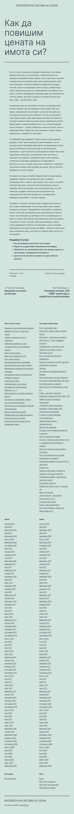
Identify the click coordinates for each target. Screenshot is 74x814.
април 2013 (9, 614)
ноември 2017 (10, 564)
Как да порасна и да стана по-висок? (18, 365)
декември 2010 (11, 698)
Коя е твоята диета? (12, 359)
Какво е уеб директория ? (49, 505)
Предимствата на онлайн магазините (19, 415)
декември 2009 (11, 735)
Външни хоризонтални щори (15, 412)
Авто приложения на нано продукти (53, 378)
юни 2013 (8, 608)
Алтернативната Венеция (49, 412)
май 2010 (8, 719)
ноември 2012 (10, 629)
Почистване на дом (12, 381)
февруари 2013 (10, 620)
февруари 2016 (10, 586)
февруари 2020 (11, 542)
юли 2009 (8, 750)
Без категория (60, 273)
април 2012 (9, 651)
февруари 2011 (10, 691)
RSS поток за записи (47, 782)
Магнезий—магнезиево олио (50, 409)
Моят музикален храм (48, 328)
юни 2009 (8, 753)
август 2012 (9, 639)
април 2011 (9, 685)
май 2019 (8, 549)
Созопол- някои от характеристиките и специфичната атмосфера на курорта (54, 443)
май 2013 (8, 611)
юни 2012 (8, 645)
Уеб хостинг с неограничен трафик (18, 399)
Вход (41, 779)
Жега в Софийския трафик (49, 437)
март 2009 (9, 763)
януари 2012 (9, 660)
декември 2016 (11, 576)
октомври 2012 (11, 632)
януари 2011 (9, 694)
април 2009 (9, 760)
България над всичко (47, 502)
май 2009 (8, 757)
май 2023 (8, 527)
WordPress (24, 805)
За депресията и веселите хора (51, 347)
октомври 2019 (11, 545)
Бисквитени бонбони (47, 483)
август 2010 (9, 710)
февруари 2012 (10, 657)
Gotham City (44, 468)
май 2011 (8, 682)
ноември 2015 (10, 589)
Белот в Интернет (46, 492)
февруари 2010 (10, 729)
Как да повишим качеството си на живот (32, 243)
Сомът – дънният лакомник (50, 393)
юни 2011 (8, 679)
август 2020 (9, 539)
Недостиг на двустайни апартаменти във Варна (35, 246)
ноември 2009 (10, 738)
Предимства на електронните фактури (19, 328)
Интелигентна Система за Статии (37, 5)
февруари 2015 (10, 595)
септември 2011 (11, 673)
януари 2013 (9, 623)
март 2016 (9, 583)
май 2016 (8, 580)
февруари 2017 (10, 570)
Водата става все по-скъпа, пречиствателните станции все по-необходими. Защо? (18, 421)
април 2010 (9, 722)
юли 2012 (8, 642)
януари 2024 (10, 524)
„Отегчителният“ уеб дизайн (50, 496)
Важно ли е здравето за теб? (15, 356)
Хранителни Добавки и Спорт (16, 343)
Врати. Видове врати (12, 353)
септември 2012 (11, 635)
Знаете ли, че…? (11, 390)
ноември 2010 (10, 701)
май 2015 (8, 592)
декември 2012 (11, 626)
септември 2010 (11, 707)
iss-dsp (14, 276)
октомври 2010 (11, 704)
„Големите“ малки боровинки (51, 406)
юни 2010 (8, 716)
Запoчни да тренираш (48, 427)
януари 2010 (9, 732)
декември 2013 (11, 601)
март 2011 (8, 688)
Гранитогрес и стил (47, 499)
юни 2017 (8, 567)
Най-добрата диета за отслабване (17, 362)
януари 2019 (9, 552)
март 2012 (9, 654)
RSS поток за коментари (48, 785)
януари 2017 (9, 573)
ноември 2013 (10, 604)
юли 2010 (8, 713)
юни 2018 (8, 558)
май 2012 (8, 648)
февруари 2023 (11, 530)
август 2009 (9, 747)
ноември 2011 (10, 666)
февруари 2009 (11, 766)
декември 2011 (10, 663)
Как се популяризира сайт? (15, 402)
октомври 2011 (10, 670)
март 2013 (9, 617)
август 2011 (9, 676)
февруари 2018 (10, 561)
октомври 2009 (11, 741)
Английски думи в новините (50, 384)
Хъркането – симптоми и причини (52, 337)
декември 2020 (11, 536)
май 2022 (8, 533)
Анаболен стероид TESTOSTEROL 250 (54, 396)
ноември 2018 (10, 555)
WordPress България (47, 788)
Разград (42, 368)
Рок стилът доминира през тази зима (54, 381)
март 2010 (9, 725)
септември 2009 (11, 744)
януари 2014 (9, 598)
